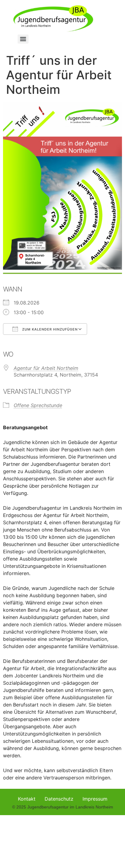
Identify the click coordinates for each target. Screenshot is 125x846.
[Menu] (23, 39)
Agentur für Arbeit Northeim (46, 368)
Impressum (95, 799)
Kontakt (26, 799)
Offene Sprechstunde (38, 405)
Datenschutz (59, 799)
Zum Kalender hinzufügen (49, 329)
